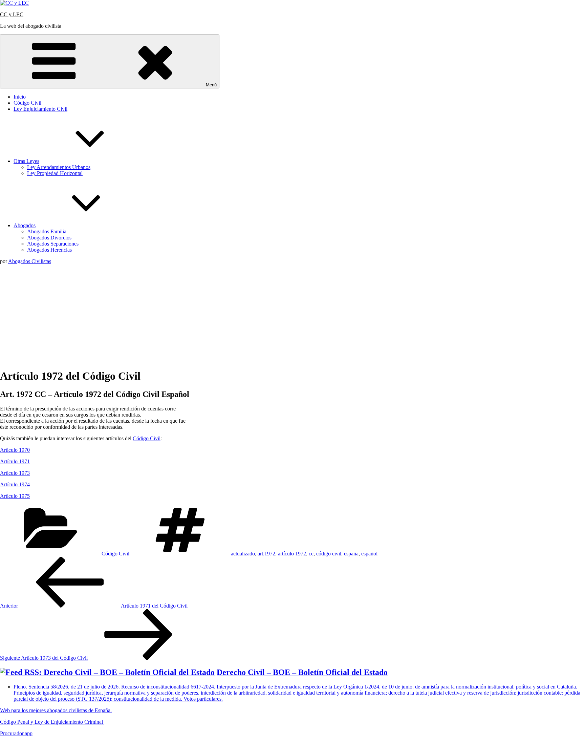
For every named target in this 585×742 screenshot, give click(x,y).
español (369, 553)
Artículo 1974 (15, 484)
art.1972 (266, 553)
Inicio (20, 97)
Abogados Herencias (49, 250)
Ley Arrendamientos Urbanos (58, 167)
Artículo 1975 (15, 496)
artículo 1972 (292, 553)
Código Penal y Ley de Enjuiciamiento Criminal (52, 722)
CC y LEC (11, 14)
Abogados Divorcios (49, 237)
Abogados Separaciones (53, 244)
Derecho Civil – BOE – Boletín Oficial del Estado (302, 672)
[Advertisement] (292, 315)
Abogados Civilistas (29, 261)
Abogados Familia (46, 231)
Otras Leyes (26, 161)
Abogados (25, 225)
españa (351, 553)
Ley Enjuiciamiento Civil (40, 109)
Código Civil (27, 103)
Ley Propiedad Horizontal (55, 173)
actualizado (243, 553)
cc (311, 553)
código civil (328, 553)
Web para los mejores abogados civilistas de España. (56, 710)
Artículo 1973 (15, 473)
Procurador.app (16, 733)
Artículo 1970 (15, 450)
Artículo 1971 (15, 461)
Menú (211, 84)
